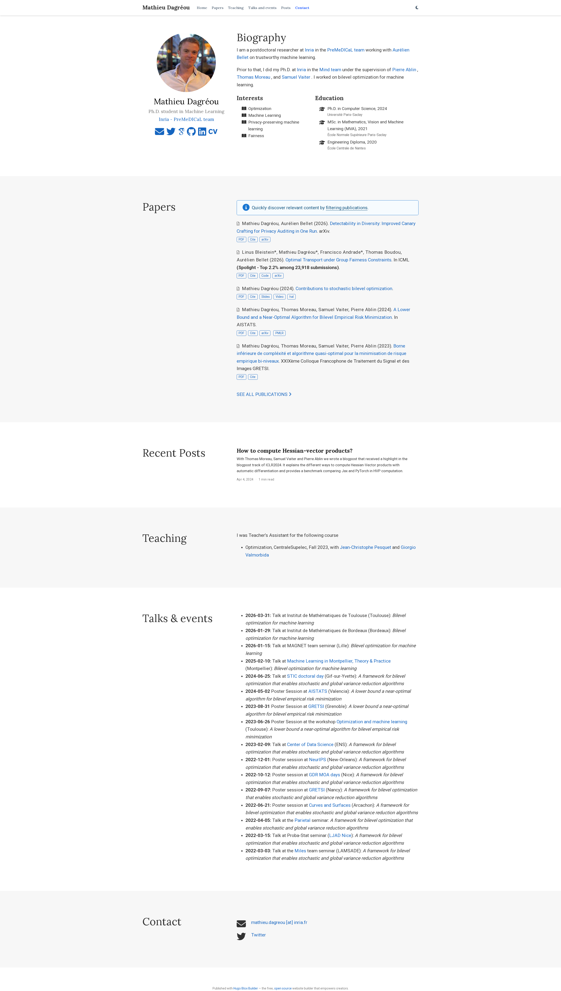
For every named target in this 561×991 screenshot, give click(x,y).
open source (283, 988)
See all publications (263, 394)
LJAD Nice (340, 835)
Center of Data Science (310, 744)
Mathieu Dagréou (166, 7)
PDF (241, 239)
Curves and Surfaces (330, 805)
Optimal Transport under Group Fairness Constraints (338, 259)
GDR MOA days (324, 774)
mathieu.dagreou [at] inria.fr (279, 922)
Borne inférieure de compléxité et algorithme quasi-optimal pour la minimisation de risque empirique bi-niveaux (321, 353)
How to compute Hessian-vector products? (295, 450)
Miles (300, 850)
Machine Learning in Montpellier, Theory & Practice (339, 661)
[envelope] (159, 133)
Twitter (258, 935)
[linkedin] (202, 133)
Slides (265, 296)
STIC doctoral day (305, 676)
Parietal (303, 820)
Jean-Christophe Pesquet (365, 547)
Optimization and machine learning (372, 721)
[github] (191, 133)
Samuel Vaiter (296, 77)
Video (280, 296)
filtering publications (346, 207)
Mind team (330, 69)
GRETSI (316, 706)
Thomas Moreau (253, 77)
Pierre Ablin (404, 69)
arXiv (264, 239)
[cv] (213, 133)
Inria (309, 50)
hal (291, 296)
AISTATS (317, 691)
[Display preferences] (417, 7)
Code (265, 275)
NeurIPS (317, 759)
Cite (253, 239)
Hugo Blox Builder (245, 988)
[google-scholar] (181, 133)
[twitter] (171, 133)
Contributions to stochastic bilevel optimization (344, 288)
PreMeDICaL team (345, 50)
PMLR (279, 333)
